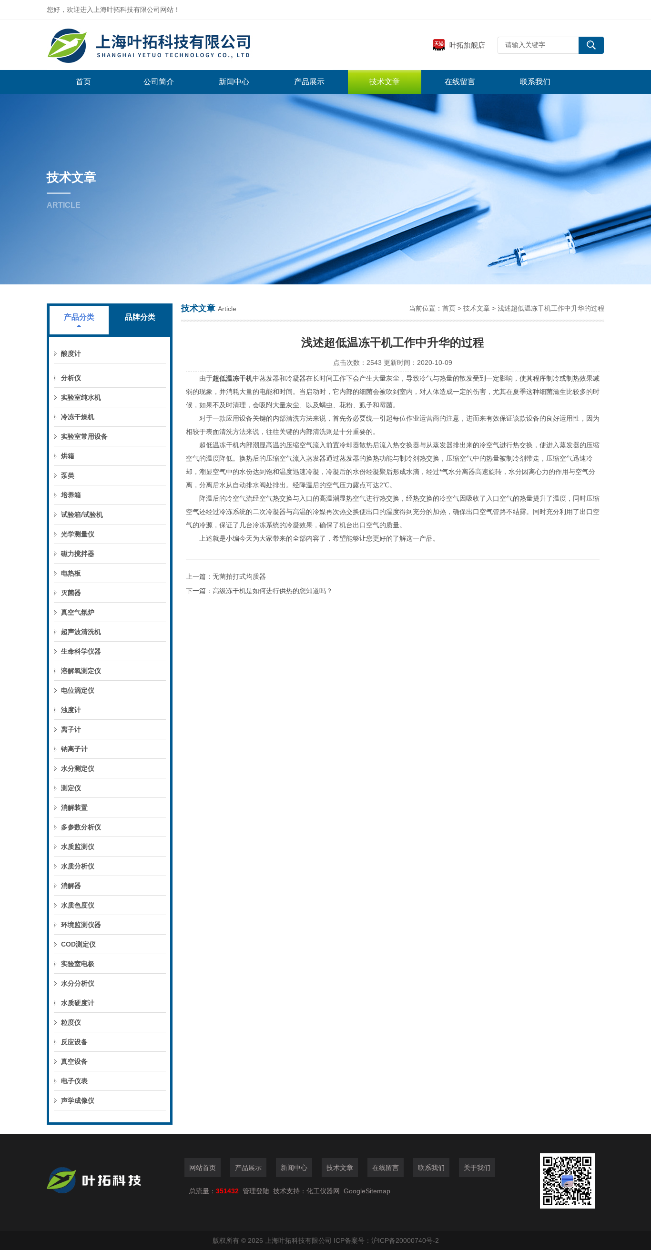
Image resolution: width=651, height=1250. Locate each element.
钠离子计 (74, 749)
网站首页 (202, 1167)
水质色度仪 (77, 905)
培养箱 (71, 495)
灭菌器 (71, 592)
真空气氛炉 (77, 612)
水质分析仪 (77, 866)
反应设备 (74, 1042)
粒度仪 (71, 1022)
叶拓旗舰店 (467, 45)
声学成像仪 (77, 1100)
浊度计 (71, 710)
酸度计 (71, 353)
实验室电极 (77, 964)
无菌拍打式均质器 (239, 576)
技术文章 (384, 82)
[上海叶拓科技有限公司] (190, 45)
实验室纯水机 (81, 397)
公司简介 (158, 82)
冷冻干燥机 (77, 417)
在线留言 (460, 82)
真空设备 (74, 1061)
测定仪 (71, 788)
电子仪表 (74, 1081)
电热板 (71, 573)
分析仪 (71, 378)
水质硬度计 (77, 1003)
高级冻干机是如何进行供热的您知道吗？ (273, 591)
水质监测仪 (77, 846)
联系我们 (535, 82)
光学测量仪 (77, 534)
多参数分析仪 (81, 827)
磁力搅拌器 (77, 553)
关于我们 (477, 1167)
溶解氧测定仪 (81, 671)
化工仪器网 (323, 1191)
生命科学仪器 (81, 651)
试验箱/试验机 (82, 514)
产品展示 (309, 82)
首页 (83, 82)
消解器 (71, 885)
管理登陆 (256, 1191)
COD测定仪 (78, 944)
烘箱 (67, 456)
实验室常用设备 (84, 436)
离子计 (71, 729)
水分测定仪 (77, 768)
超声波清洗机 (81, 631)
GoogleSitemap (367, 1191)
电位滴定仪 (77, 690)
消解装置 (74, 807)
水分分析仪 (77, 983)
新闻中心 (234, 82)
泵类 (67, 475)
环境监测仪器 (81, 924)
